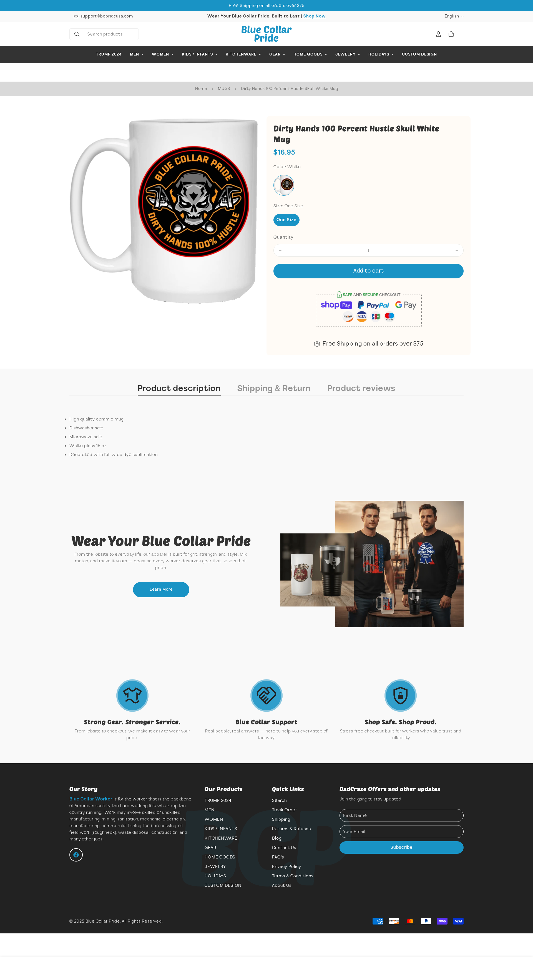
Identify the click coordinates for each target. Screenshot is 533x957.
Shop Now (314, 16)
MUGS (224, 89)
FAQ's (278, 857)
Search (279, 800)
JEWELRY (345, 54)
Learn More (161, 589)
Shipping (281, 819)
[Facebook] (76, 855)
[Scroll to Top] (522, 926)
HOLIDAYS (378, 54)
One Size (286, 220)
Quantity (283, 237)
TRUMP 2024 (109, 54)
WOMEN (160, 54)
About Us (281, 885)
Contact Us (284, 848)
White (283, 185)
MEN (134, 54)
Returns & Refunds (291, 829)
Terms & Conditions (292, 876)
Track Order (284, 810)
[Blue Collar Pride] (266, 34)
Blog (277, 838)
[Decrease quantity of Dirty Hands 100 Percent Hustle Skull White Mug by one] (280, 250)
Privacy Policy (286, 866)
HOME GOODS (308, 54)
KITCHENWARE (241, 54)
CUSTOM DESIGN (419, 54)
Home (201, 89)
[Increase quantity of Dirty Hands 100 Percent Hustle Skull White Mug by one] (457, 250)
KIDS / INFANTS (197, 54)
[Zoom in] (248, 128)
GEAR (275, 54)
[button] (451, 34)
